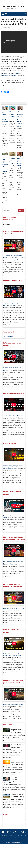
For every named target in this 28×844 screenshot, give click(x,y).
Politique (14, 837)
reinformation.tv (14, 6)
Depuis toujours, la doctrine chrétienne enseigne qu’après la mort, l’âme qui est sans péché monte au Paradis (13, 467)
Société (19, 837)
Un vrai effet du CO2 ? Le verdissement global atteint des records (17, 731)
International (5, 835)
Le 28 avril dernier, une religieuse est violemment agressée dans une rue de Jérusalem (12, 369)
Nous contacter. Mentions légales (11, 825)
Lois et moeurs (12, 835)
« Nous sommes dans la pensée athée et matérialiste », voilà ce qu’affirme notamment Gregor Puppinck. (13, 304)
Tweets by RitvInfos (8, 336)
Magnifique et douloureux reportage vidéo (13, 704)
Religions (19, 835)
